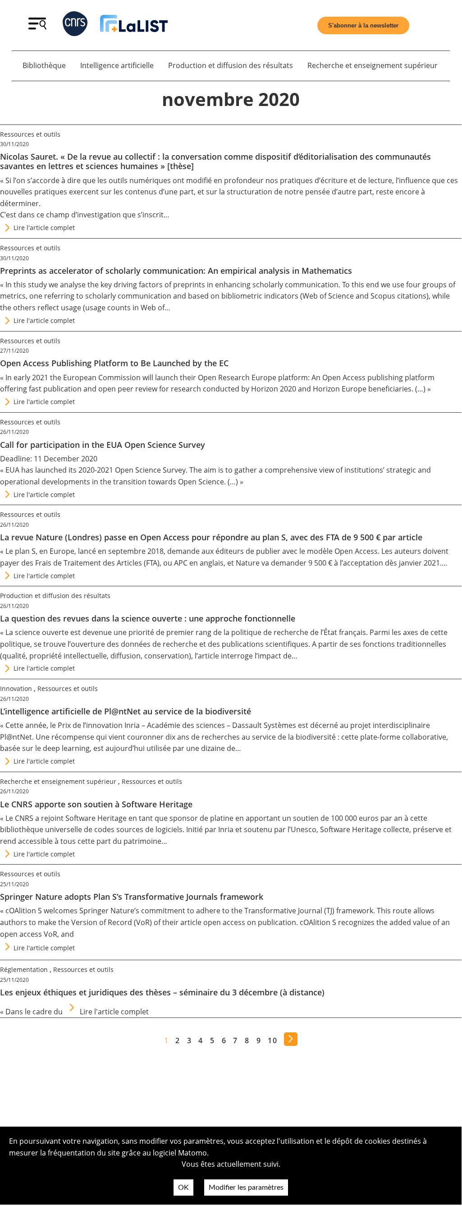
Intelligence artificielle (117, 65)
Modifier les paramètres (246, 1187)
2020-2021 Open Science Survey (132, 470)
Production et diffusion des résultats (230, 65)
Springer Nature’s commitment (132, 911)
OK (183, 1187)
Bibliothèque (44, 65)
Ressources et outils (30, 134)
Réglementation (24, 969)
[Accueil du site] (134, 25)
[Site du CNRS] (75, 25)
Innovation (16, 688)
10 (272, 1040)
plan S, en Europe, (45, 551)
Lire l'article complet (44, 227)
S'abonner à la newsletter (363, 25)
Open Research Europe (237, 377)
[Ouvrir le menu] (37, 27)
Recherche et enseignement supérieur (372, 65)
